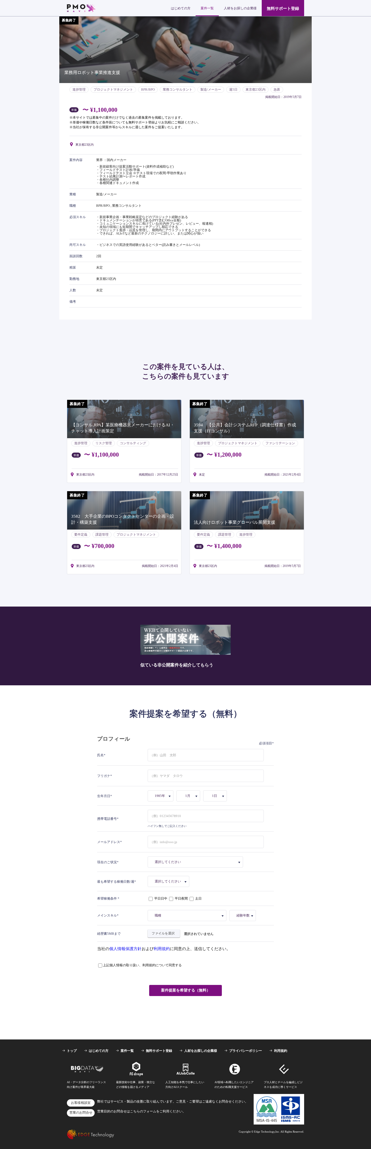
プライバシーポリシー (245, 1051)
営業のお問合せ (80, 1112)
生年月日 (103, 796)
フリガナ (103, 776)
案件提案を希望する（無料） (185, 990)
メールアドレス (108, 842)
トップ (72, 1051)
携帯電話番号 (107, 819)
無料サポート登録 (283, 8)
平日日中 (160, 898)
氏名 (100, 755)
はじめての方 (181, 8)
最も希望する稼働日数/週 (115, 881)
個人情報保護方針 (125, 949)
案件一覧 (207, 8)
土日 (198, 898)
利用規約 (162, 949)
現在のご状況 (107, 862)
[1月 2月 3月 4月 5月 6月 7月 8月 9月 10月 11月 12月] (189, 795)
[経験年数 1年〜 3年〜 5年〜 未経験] (243, 915)
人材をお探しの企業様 (240, 8)
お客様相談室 (81, 1103)
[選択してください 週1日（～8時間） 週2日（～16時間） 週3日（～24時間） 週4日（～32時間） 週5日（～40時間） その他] (169, 881)
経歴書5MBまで (109, 933)
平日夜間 (181, 898)
